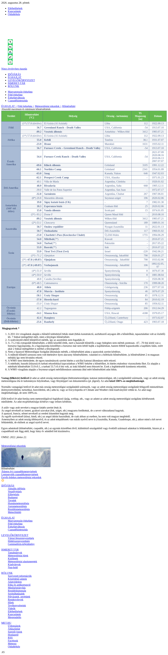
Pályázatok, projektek (19, 596)
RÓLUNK (13, 86)
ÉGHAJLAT (14, 77)
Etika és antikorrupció (19, 584)
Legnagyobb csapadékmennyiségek (19, 474)
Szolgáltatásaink (16, 593)
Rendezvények (15, 599)
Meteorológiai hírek (18, 555)
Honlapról (13, 634)
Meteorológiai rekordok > (48, 106)
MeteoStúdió (14, 512)
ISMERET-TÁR (16, 83)
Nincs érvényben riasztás (14, 68)
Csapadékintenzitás (18, 100)
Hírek (11, 602)
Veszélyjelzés (15, 491)
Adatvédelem (15, 581)
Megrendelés (14, 617)
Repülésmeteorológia (19, 509)
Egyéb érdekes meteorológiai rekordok (21, 477)
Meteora (12, 643)
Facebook (13, 640)
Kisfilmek (13, 558)
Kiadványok (14, 564)
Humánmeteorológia (18, 503)
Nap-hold (13, 567)
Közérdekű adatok (17, 578)
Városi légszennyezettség (21, 538)
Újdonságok (14, 625)
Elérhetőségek (15, 8)
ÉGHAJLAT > (9, 106)
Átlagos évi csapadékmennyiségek (19, 471)
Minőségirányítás (17, 587)
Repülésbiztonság (17, 590)
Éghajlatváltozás (16, 97)
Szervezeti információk (20, 576)
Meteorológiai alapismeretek (22, 561)
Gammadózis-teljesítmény (21, 544)
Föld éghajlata (15, 94)
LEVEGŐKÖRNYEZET (21, 80)
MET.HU (6, 622)
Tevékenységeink (17, 605)
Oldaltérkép (14, 14)
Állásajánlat (14, 628)
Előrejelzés (13, 494)
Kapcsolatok (14, 11)
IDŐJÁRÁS (14, 74)
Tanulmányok (15, 552)
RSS (10, 637)
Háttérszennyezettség (19, 541)
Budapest (13, 497)
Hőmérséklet (68, 106)
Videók (11, 608)
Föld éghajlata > (26, 106)
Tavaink (12, 500)
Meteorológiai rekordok (13, 445)
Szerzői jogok (15, 631)
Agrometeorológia (17, 506)
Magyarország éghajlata (20, 91)
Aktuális (16, 488)
